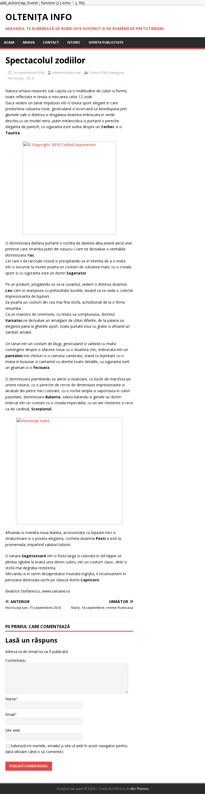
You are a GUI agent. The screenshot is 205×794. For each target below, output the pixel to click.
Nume (10, 698)
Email (10, 714)
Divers (94, 72)
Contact (51, 42)
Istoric (73, 42)
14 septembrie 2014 (28, 72)
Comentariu (15, 660)
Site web (12, 730)
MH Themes (139, 789)
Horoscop (16, 78)
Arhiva (29, 42)
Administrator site (66, 72)
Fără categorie (112, 72)
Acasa (9, 42)
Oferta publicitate (106, 42)
